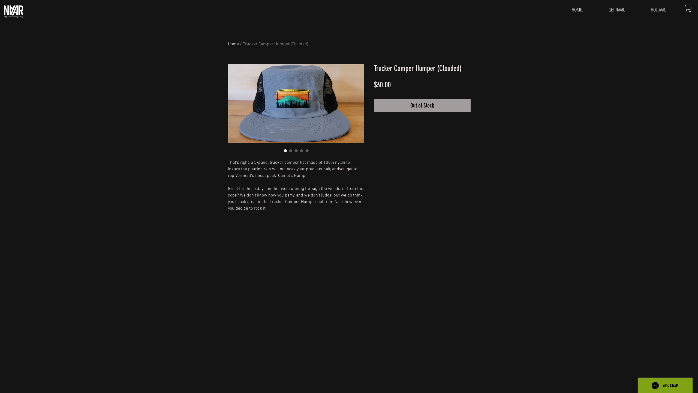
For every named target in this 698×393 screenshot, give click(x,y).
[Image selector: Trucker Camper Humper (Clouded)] (285, 150)
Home (233, 44)
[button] (689, 8)
